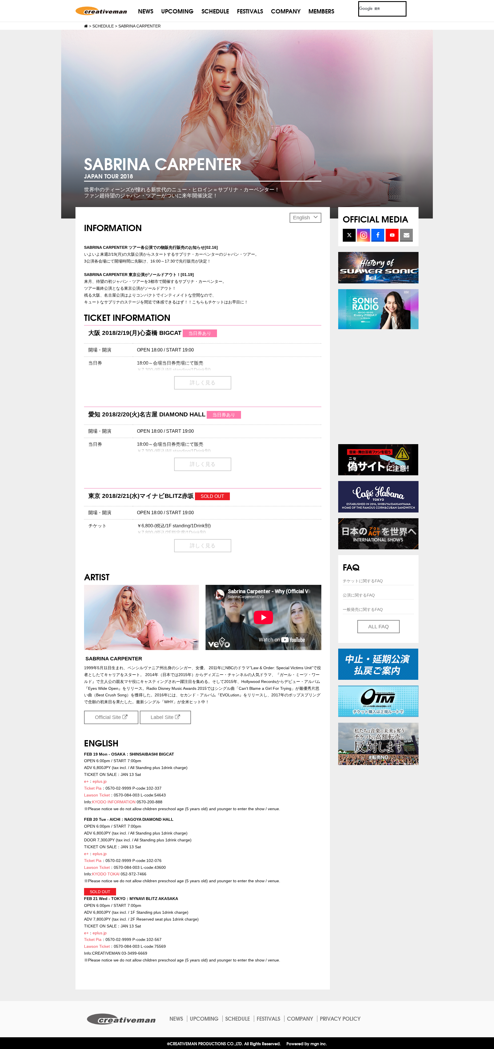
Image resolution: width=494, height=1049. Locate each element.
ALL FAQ (378, 626)
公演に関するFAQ (359, 595)
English (302, 217)
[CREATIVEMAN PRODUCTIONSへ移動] (86, 26)
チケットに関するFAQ (363, 581)
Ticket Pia (92, 788)
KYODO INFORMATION (114, 802)
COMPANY (285, 10)
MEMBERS (321, 10)
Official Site (108, 717)
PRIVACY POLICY (340, 1018)
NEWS (145, 10)
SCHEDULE (215, 10)
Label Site (163, 717)
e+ (86, 781)
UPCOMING (177, 10)
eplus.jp (100, 781)
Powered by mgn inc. (306, 1043)
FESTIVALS (250, 10)
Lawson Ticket (97, 795)
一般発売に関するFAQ (363, 609)
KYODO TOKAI (105, 874)
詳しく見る (203, 383)
